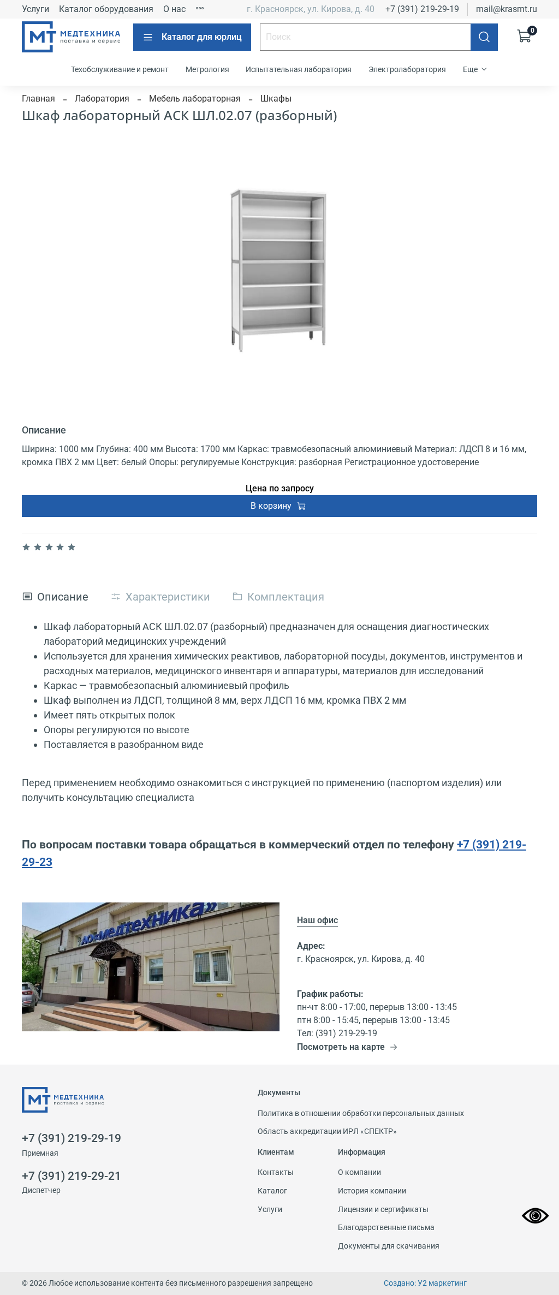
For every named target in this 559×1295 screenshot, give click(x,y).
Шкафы (276, 98)
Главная (38, 98)
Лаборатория (102, 98)
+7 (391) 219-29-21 (71, 1176)
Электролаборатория (407, 69)
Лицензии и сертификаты (383, 1209)
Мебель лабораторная (195, 98)
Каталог (272, 1191)
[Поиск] (484, 37)
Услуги (35, 9)
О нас (174, 9)
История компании (372, 1191)
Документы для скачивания (388, 1246)
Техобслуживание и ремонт (120, 69)
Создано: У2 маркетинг (425, 1283)
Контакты (276, 1172)
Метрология (207, 69)
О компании (359, 1172)
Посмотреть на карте (341, 1047)
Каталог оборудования (106, 9)
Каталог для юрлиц (202, 37)
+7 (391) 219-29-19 (422, 9)
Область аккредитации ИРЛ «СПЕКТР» (327, 1131)
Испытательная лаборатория (299, 69)
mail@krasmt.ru (506, 9)
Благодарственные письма (386, 1227)
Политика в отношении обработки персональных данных (361, 1113)
